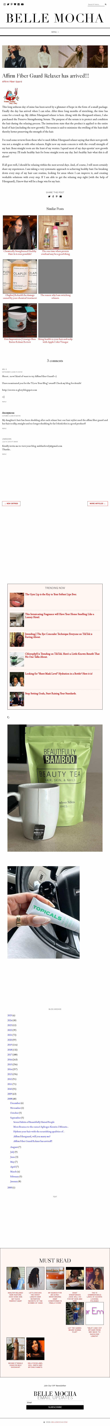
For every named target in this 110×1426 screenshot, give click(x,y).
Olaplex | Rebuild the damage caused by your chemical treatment (20, 296)
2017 (9, 1054)
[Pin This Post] (56, 196)
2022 (9, 1030)
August (14, 1147)
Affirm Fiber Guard (12, 81)
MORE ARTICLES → (98, 503)
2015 (9, 1064)
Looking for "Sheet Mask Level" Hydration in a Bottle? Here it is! (58, 673)
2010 (9, 1088)
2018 (9, 1049)
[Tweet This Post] (49, 196)
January (14, 1181)
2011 (9, 1084)
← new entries (11, 503)
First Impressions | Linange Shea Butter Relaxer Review (20, 340)
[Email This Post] (61, 196)
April (13, 1166)
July (12, 1151)
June (12, 1156)
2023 (9, 1025)
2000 (9, 1187)
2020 (9, 1039)
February (14, 1176)
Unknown (6, 439)
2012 (9, 1079)
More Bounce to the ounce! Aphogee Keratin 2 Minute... (40, 1126)
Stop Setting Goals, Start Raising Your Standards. (50, 693)
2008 (9, 1098)
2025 (9, 1015)
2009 (9, 1093)
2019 (9, 1044)
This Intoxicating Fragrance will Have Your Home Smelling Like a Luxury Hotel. (59, 615)
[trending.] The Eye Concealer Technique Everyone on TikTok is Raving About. (58, 635)
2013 (9, 1074)
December (15, 1103)
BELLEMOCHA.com (59, 1422)
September (15, 1117)
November (15, 1107)
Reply (4, 401)
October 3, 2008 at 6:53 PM (11, 416)
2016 (9, 1059)
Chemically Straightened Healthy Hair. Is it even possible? (20, 252)
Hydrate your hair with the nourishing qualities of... (38, 1131)
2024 (9, 1020)
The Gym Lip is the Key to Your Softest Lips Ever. (51, 594)
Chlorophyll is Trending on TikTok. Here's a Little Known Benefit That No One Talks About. (62, 655)
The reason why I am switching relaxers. (55, 296)
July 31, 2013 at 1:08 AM (10, 441)
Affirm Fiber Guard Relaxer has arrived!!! (32, 1141)
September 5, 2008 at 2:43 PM (12, 372)
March (13, 1171)
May (12, 1161)
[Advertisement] (55, 545)
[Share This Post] (53, 196)
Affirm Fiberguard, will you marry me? (31, 1136)
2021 (9, 1034)
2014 (9, 1069)
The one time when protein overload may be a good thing (55, 252)
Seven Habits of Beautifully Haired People (33, 1122)
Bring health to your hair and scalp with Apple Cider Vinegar (55, 340)
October (14, 1112)
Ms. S (4, 369)
